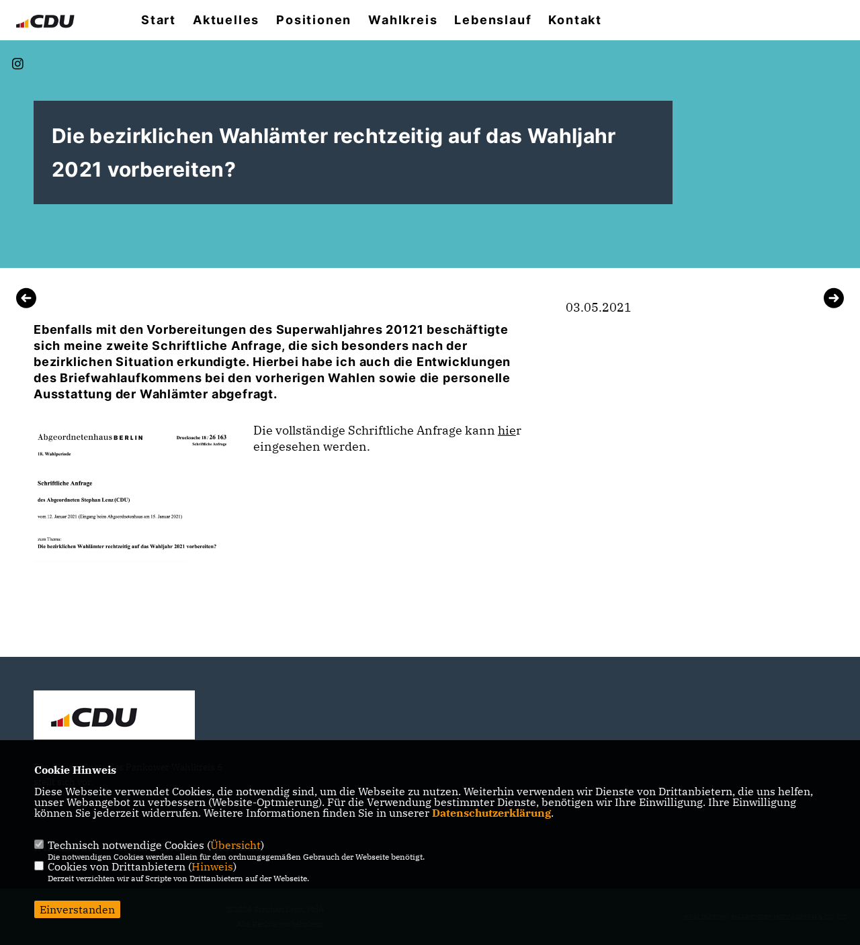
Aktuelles (226, 20)
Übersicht (235, 845)
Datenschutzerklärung (491, 812)
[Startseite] (114, 716)
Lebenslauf (492, 20)
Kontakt (575, 20)
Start (158, 20)
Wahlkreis (402, 20)
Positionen (313, 20)
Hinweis (212, 866)
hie (507, 430)
